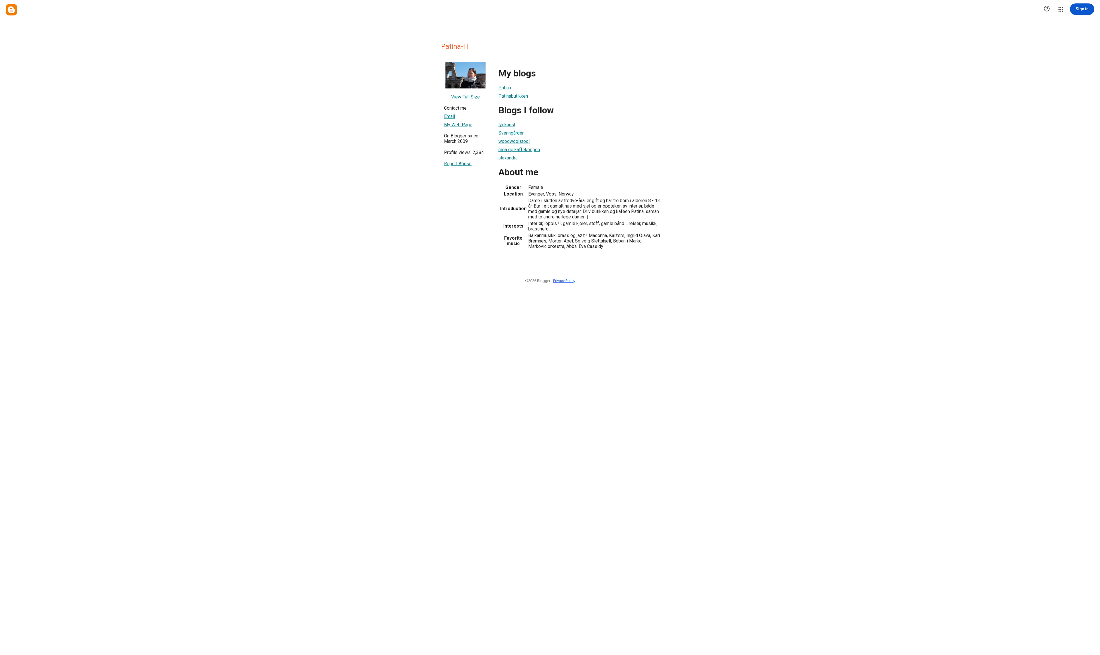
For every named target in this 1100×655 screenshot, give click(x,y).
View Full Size (465, 97)
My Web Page (458, 124)
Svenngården (511, 133)
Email (449, 116)
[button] (1047, 9)
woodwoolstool (514, 141)
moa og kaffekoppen (519, 149)
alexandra (508, 158)
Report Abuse (458, 163)
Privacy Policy (564, 281)
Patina (504, 87)
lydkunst (506, 124)
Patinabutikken (513, 96)
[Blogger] (11, 9)
